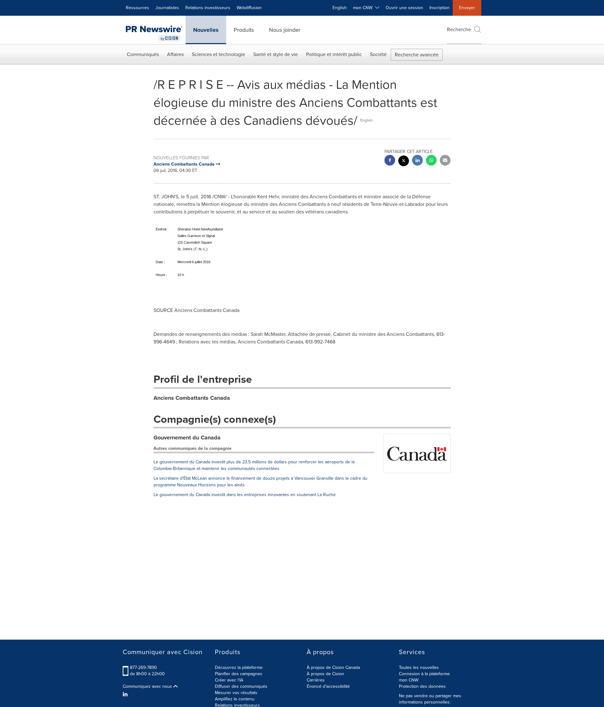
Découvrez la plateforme (239, 667)
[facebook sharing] (389, 161)
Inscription (439, 7)
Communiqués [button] (143, 54)
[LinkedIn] (126, 694)
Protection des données (422, 686)
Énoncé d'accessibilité (328, 686)
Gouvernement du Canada (187, 437)
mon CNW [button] (364, 7)
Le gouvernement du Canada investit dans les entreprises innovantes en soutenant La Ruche (245, 494)
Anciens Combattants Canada (192, 398)
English (340, 7)
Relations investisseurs (207, 7)
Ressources (137, 7)
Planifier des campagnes (238, 673)
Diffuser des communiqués (241, 686)
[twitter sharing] (403, 162)
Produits (244, 30)
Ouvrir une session (404, 7)
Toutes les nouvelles (419, 667)
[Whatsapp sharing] (431, 161)
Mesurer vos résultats (236, 692)
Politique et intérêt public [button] (334, 54)
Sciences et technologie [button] (218, 54)
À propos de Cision (325, 673)
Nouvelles (206, 30)
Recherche (459, 29)
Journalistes (167, 7)
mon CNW (408, 680)
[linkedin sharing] (417, 161)
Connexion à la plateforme (424, 673)
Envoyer (467, 7)
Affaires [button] (175, 54)
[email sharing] (445, 161)
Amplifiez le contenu (234, 699)
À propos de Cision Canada (333, 667)
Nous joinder (284, 30)
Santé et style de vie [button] (275, 54)
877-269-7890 (143, 667)
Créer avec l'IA (229, 680)
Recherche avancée (417, 54)
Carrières (316, 680)
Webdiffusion (249, 7)
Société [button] (378, 54)
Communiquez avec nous (148, 686)
